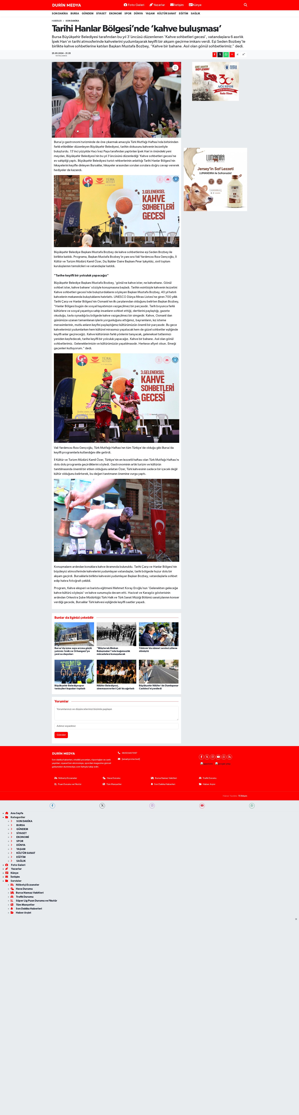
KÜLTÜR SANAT (166, 13)
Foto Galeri (136, 5)
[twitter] (102, 805)
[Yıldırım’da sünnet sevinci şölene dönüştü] (158, 634)
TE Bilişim (242, 796)
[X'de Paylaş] (220, 54)
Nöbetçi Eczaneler (67, 778)
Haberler (57, 21)
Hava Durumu (113, 778)
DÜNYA (138, 13)
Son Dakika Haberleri (164, 784)
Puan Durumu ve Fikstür (69, 784)
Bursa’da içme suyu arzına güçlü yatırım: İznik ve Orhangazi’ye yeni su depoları (73, 651)
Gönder (61, 735)
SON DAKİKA (60, 13)
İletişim (178, 5)
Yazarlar (159, 5)
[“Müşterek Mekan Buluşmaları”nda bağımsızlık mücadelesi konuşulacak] (116, 634)
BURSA (75, 13)
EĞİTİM (183, 13)
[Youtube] (218, 756)
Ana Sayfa (17, 813)
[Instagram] (212, 756)
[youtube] (202, 805)
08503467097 (129, 753)
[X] (207, 756)
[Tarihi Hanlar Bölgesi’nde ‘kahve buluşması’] (116, 100)
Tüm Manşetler (114, 784)
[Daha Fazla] (232, 54)
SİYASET (101, 13)
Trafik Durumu (209, 778)
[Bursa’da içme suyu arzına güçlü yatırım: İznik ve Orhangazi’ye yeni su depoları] (74, 634)
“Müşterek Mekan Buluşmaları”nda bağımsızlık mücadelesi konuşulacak (113, 651)
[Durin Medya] (66, 5)
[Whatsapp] (223, 756)
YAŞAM (150, 13)
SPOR (127, 13)
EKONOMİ (115, 13)
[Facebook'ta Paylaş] (214, 54)
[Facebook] (201, 756)
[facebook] (52, 805)
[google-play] (223, 764)
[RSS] (229, 756)
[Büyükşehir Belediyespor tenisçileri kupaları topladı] (74, 671)
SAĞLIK (195, 13)
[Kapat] (297, 919)
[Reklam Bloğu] (215, 179)
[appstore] (207, 764)
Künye (197, 5)
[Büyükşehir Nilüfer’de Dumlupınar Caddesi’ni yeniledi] (158, 671)
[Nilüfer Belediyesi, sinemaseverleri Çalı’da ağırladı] (116, 671)
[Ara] (245, 5)
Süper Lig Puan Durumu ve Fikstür (36, 900)
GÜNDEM (87, 13)
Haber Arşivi (209, 784)
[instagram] (152, 805)
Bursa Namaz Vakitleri (166, 778)
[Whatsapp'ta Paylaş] (226, 54)
